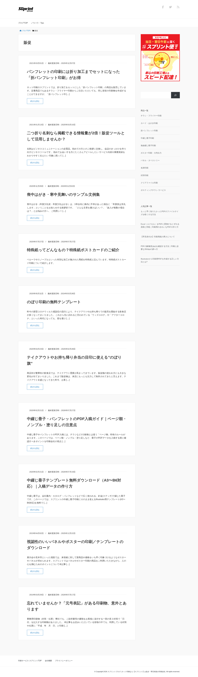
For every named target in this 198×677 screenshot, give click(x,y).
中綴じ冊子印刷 (147, 138)
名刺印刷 (144, 168)
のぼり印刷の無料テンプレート (54, 302)
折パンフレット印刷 (149, 130)
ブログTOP (23, 23)
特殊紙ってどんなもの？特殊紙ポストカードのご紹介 (73, 250)
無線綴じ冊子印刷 (148, 145)
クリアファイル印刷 (149, 183)
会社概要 (48, 661)
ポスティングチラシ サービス (153, 190)
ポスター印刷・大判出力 (151, 153)
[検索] (175, 95)
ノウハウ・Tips (37, 23)
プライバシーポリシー (64, 661)
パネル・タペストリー (150, 160)
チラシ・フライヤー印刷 (151, 116)
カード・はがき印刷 (149, 123)
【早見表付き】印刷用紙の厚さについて (158, 237)
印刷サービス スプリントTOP (30, 661)
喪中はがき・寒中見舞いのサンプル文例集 (63, 194)
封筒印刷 (144, 175)
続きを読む (36, 101)
